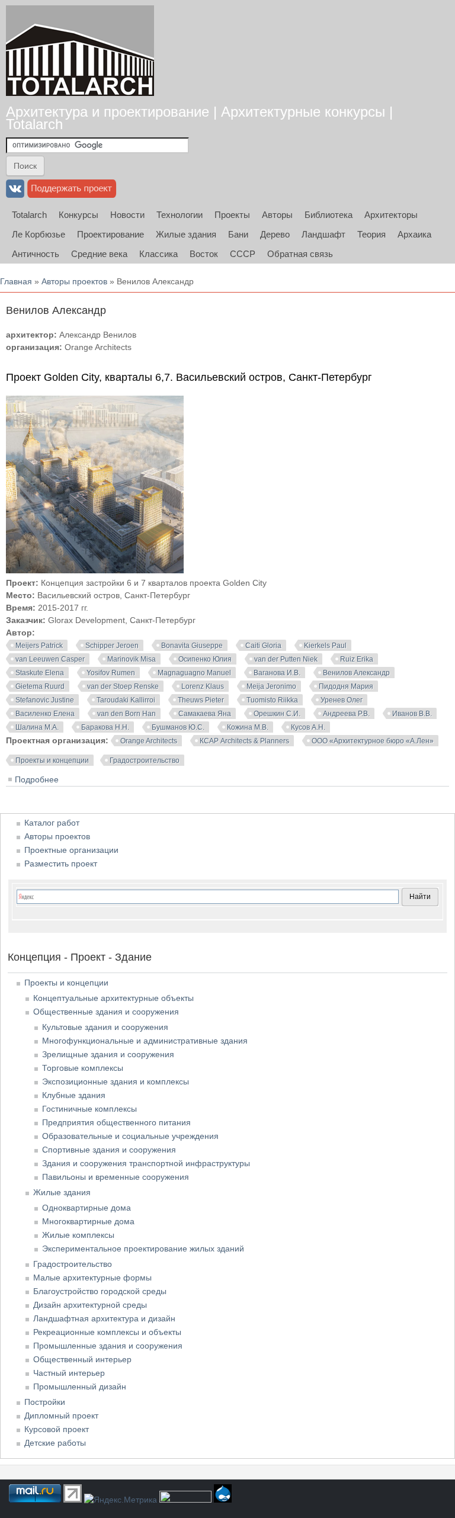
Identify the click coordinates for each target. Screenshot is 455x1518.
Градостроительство (145, 760)
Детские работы (55, 1443)
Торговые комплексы (82, 1068)
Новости (127, 215)
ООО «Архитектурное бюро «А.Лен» (373, 741)
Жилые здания (186, 234)
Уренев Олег (342, 700)
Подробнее (37, 779)
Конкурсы (78, 215)
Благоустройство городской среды (99, 1291)
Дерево (275, 234)
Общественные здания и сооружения (106, 1011)
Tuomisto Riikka (272, 700)
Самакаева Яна (204, 714)
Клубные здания (73, 1095)
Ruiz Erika (356, 659)
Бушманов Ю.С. (178, 727)
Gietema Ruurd (40, 686)
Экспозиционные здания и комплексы (115, 1081)
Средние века (99, 254)
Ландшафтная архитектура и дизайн (104, 1318)
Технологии (179, 215)
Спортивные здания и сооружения (109, 1149)
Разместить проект (60, 863)
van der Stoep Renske (123, 686)
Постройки (44, 1402)
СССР (242, 254)
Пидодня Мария (346, 686)
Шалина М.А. (37, 727)
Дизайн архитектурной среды (90, 1305)
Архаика (414, 234)
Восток (204, 254)
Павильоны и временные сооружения (115, 1177)
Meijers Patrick (39, 645)
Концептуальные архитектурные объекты (113, 998)
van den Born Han (126, 714)
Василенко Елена (45, 714)
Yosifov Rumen (110, 673)
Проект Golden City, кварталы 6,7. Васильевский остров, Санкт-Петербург (189, 377)
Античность (35, 254)
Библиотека (329, 215)
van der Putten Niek (286, 659)
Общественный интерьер (82, 1359)
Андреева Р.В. (346, 714)
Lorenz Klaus (202, 686)
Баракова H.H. (105, 727)
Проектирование (110, 234)
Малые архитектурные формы (92, 1277)
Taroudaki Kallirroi (126, 700)
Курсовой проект (56, 1429)
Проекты (232, 215)
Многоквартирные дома (88, 1221)
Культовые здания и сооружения (105, 1027)
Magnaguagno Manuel (194, 673)
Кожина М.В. (247, 727)
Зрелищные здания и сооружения (108, 1054)
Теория (371, 234)
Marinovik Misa (131, 659)
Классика (158, 254)
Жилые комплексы (78, 1235)
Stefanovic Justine (44, 700)
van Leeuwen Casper (50, 659)
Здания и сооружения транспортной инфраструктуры (146, 1163)
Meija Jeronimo (271, 686)
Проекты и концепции (52, 760)
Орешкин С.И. (277, 714)
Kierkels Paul (325, 645)
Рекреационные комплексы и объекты (107, 1332)
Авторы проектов (74, 281)
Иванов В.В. (412, 714)
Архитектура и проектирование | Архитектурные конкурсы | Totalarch (199, 117)
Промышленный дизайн (79, 1386)
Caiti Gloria (263, 645)
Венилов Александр (356, 673)
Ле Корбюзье (38, 234)
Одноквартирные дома (86, 1207)
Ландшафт (323, 234)
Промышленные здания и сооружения (107, 1345)
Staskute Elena (39, 673)
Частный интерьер (69, 1373)
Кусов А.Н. (308, 727)
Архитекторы (391, 215)
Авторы (277, 215)
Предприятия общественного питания (116, 1122)
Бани (238, 234)
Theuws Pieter (201, 700)
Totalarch (29, 215)
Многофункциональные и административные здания (145, 1040)
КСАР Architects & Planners (244, 741)
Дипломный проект (61, 1415)
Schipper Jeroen (112, 645)
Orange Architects (148, 741)
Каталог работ (51, 822)
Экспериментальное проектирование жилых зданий (143, 1248)
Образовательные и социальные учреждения (130, 1136)
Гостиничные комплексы (89, 1108)
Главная (16, 281)
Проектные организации (71, 850)
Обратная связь (300, 254)
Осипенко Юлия (205, 659)
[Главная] (80, 50)
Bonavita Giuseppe (192, 645)
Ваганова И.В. (277, 673)
